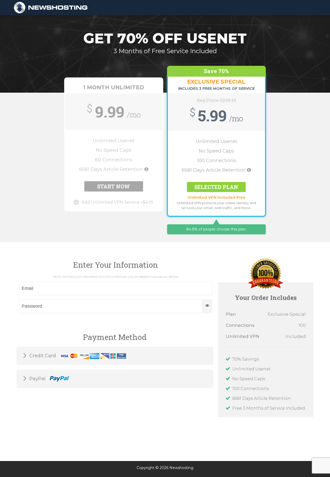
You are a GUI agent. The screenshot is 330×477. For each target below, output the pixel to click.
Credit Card (43, 356)
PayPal (38, 378)
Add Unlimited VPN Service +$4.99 (117, 202)
